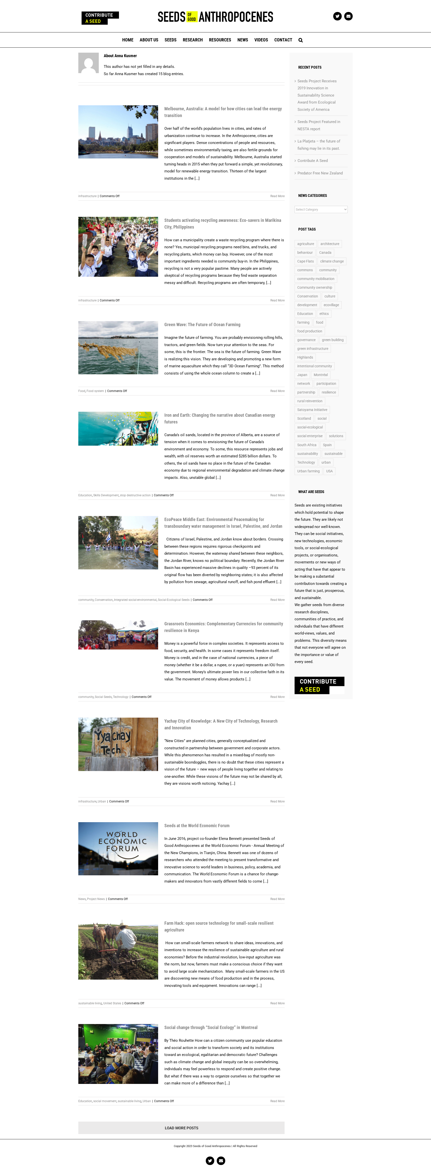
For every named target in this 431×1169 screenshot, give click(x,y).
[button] (301, 39)
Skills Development (106, 495)
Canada (325, 253)
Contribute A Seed (313, 160)
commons (305, 270)
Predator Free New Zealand (320, 173)
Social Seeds (103, 697)
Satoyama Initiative (312, 410)
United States (112, 1003)
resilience (329, 392)
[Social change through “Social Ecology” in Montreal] (118, 1054)
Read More (277, 196)
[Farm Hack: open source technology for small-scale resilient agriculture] (118, 950)
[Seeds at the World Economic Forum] (118, 848)
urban (326, 462)
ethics (324, 314)
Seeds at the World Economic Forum (196, 825)
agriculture (305, 244)
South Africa (307, 445)
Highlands (305, 357)
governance (306, 340)
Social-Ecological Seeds (174, 600)
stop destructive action (135, 495)
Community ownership (314, 287)
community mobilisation (315, 279)
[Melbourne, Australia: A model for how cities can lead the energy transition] (118, 131)
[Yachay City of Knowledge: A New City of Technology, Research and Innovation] (118, 744)
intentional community (314, 366)
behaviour (305, 253)
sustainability (307, 454)
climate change (332, 261)
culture (329, 296)
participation (326, 384)
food (319, 322)
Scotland (304, 418)
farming (303, 322)
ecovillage (331, 305)
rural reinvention (310, 401)
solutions (336, 436)
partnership (306, 392)
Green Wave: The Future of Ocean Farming (202, 324)
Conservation (104, 600)
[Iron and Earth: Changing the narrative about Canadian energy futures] (118, 429)
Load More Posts (181, 1128)
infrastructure (87, 196)
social (322, 418)
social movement (104, 1101)
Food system (95, 391)
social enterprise (310, 436)
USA (329, 471)
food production (309, 331)
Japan (302, 375)
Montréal (321, 375)
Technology (120, 697)
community (86, 600)
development (307, 305)
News (82, 899)
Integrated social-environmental (135, 600)
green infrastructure (312, 349)
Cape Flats (305, 261)
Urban (102, 801)
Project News (96, 899)
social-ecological (310, 427)
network (303, 384)
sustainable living (90, 1003)
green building (333, 340)
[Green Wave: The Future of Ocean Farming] (118, 347)
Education (85, 495)
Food (81, 391)
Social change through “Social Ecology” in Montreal (211, 1027)
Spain (327, 445)
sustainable (333, 454)
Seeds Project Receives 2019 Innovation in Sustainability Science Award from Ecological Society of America (317, 95)
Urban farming (308, 471)
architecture (330, 244)
